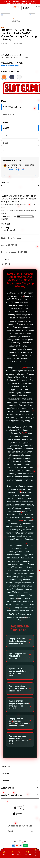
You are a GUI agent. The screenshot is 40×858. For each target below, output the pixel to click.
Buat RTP (5, 219)
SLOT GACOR (8, 115)
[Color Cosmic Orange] (4, 77)
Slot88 (24, 433)
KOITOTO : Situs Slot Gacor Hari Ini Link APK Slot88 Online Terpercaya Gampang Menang (20, 3)
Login (12, 854)
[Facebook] (2, 264)
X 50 (5, 150)
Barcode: (16, 43)
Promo (4, 854)
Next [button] (38, 3)
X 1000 (6, 136)
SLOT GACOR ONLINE (12, 107)
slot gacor (10, 608)
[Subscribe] (31, 831)
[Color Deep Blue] (11, 77)
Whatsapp (27, 854)
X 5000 (6, 128)
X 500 (5, 143)
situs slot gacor (20, 368)
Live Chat (34, 854)
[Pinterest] (10, 264)
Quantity (5, 182)
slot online (19, 520)
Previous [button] (2, 3)
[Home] (15, 7)
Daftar (19, 854)
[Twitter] (6, 264)
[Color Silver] (19, 77)
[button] (2, 8)
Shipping (12, 57)
